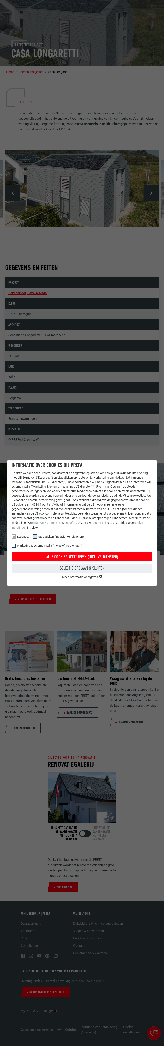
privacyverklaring (42, 522)
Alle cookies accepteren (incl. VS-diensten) (82, 557)
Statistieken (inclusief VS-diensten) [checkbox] (61, 536)
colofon (71, 522)
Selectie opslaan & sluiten (82, 568)
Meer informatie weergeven (80, 577)
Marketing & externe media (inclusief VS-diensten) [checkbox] (49, 545)
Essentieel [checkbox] (23, 536)
